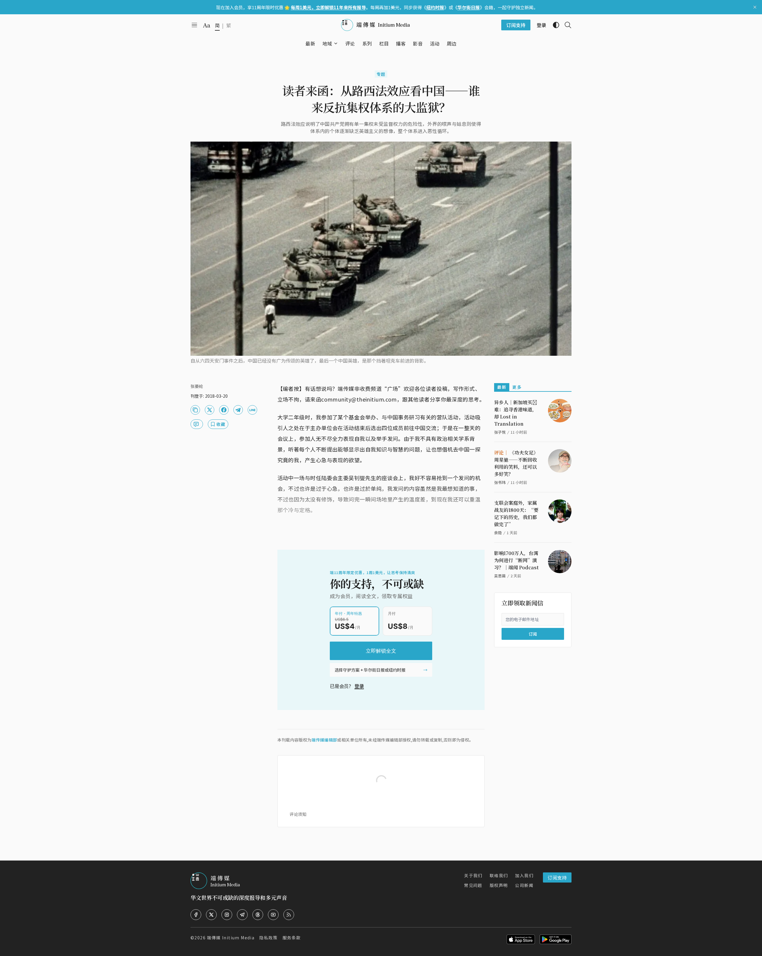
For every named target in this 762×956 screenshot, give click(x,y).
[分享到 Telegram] (238, 410)
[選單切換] (335, 43)
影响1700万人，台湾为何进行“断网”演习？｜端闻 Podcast (516, 560)
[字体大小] (206, 25)
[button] (327, 43)
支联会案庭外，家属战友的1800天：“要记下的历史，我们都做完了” (516, 513)
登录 (359, 685)
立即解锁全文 (381, 651)
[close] (755, 7)
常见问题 (473, 885)
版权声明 (499, 885)
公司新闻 (524, 885)
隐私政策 (268, 938)
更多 (516, 387)
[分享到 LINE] (252, 410)
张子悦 (500, 432)
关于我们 (473, 875)
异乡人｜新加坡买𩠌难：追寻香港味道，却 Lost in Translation (515, 413)
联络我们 (499, 875)
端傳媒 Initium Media (230, 938)
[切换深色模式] (554, 25)
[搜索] (566, 25)
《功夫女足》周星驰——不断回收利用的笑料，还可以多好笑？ (516, 463)
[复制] (195, 410)
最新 (501, 387)
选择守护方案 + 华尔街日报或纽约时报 (370, 670)
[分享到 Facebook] (224, 410)
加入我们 (524, 875)
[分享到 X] (209, 410)
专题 (381, 74)
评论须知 (298, 814)
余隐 (498, 532)
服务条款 (291, 938)
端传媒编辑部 (324, 740)
